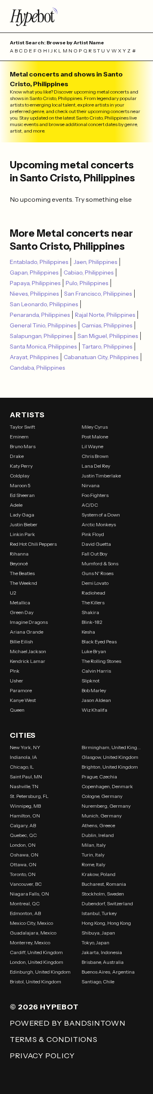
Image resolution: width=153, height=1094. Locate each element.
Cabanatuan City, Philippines (101, 357)
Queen (17, 710)
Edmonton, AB (25, 913)
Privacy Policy (42, 1055)
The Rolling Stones (101, 661)
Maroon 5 (20, 485)
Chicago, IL (22, 767)
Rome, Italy (93, 864)
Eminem (19, 437)
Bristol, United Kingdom (35, 981)
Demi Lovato (95, 583)
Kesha (88, 632)
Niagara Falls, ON (29, 894)
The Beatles (22, 573)
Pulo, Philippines (87, 283)
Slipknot (91, 681)
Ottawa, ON (23, 864)
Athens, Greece (98, 825)
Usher (16, 681)
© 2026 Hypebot (44, 1006)
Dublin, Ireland (98, 835)
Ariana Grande (26, 632)
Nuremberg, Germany (106, 806)
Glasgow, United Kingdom (110, 757)
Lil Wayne (92, 446)
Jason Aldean (96, 700)
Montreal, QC (25, 903)
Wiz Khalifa (94, 710)
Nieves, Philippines (34, 293)
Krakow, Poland (98, 874)
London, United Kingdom (36, 962)
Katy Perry (21, 466)
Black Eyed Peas (99, 642)
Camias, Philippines (107, 325)
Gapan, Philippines (34, 272)
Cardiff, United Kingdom (36, 952)
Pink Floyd (93, 534)
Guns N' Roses (97, 573)
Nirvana (91, 485)
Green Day (21, 612)
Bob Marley (94, 690)
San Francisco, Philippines (98, 293)
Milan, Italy (94, 845)
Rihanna (19, 554)
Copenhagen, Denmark (107, 786)
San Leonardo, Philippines (44, 304)
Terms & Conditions (54, 1039)
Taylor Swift (22, 427)
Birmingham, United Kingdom (113, 747)
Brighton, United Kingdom (110, 767)
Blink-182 (92, 622)
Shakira (90, 612)
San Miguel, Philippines (108, 336)
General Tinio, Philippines (43, 325)
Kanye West (23, 700)
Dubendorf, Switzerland (107, 903)
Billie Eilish (21, 642)
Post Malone (95, 437)
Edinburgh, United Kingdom (40, 972)
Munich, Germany (102, 816)
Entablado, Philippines (39, 262)
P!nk (15, 671)
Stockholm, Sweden (103, 894)
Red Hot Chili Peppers (33, 544)
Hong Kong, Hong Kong (106, 923)
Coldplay (19, 476)
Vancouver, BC (26, 884)
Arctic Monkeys (99, 524)
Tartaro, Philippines (107, 346)
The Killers (93, 602)
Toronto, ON (22, 874)
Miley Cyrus (95, 427)
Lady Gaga (22, 515)
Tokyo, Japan (95, 942)
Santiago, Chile (98, 981)
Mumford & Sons (100, 563)
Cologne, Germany (102, 796)
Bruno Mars (22, 446)
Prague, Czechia (99, 777)
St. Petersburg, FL (29, 796)
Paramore (21, 690)
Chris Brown (95, 456)
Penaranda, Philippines (40, 314)
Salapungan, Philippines (41, 336)
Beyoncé (19, 563)
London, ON (22, 845)
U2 (13, 593)
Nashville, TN (24, 786)
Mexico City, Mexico (31, 923)
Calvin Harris (96, 671)
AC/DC (90, 505)
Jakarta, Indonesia (102, 952)
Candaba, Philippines (37, 367)
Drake (17, 456)
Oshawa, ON (24, 855)
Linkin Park (22, 534)
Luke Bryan (94, 651)
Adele (16, 505)
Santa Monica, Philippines (43, 346)
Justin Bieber (24, 524)
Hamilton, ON (25, 816)
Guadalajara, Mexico (33, 933)
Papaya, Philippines (35, 283)
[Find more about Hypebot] (76, 16)
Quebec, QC (23, 835)
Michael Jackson (28, 651)
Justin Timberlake (101, 476)
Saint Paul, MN (26, 777)
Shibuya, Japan (98, 933)
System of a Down (101, 515)
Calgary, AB (23, 825)
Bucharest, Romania (104, 884)
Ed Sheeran (22, 495)
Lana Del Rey (96, 466)
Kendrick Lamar (27, 661)
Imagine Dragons (29, 622)
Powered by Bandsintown (68, 1023)
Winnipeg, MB (25, 806)
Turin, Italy (93, 855)
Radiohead (93, 593)
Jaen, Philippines (95, 262)
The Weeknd (23, 583)
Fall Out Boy (94, 554)
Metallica (20, 602)
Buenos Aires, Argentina (108, 972)
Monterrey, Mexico (30, 942)
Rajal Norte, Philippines (105, 314)
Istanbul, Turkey (99, 913)
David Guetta (96, 544)
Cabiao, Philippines (88, 272)
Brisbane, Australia (103, 962)
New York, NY (25, 747)
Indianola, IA (23, 757)
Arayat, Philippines (34, 357)
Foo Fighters (95, 495)
